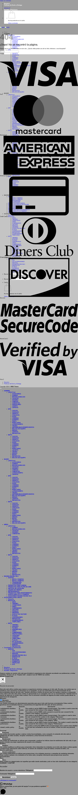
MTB (9, 49)
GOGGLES (15, 412)
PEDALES (15, 611)
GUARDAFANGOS (17, 620)
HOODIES (15, 42)
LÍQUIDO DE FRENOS (15, 590)
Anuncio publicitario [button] (6, 750)
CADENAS (15, 637)
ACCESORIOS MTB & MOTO (13, 597)
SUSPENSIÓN (16, 584)
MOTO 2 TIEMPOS (18, 581)
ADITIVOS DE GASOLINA (16, 588)
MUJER (6, 459)
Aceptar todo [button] (9, 676)
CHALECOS (16, 415)
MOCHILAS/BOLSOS (18, 39)
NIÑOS (6, 524)
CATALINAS (16, 635)
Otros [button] (1, 758)
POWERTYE (16, 661)
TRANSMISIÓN (16, 582)
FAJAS (14, 416)
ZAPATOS (15, 407)
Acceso (13, 777)
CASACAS (15, 40)
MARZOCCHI (16, 657)
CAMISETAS (16, 403)
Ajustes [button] (2, 676)
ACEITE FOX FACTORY (19, 614)
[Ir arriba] (1, 388)
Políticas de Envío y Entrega (13, 5)
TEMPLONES (16, 622)
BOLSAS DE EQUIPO (18, 429)
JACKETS (15, 450)
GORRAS (14, 38)
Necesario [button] (3, 698)
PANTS (14, 421)
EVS (13, 664)
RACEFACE (15, 660)
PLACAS (15, 640)
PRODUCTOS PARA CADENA (17, 585)
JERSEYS (15, 53)
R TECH (14, 658)
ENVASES (15, 626)
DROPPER (15, 612)
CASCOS (15, 410)
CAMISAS (15, 401)
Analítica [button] (2, 743)
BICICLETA (11, 216)
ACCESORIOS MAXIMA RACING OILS (20, 596)
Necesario (5, 700)
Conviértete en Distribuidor (12, 257)
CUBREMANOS (17, 608)
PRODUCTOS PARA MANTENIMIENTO (20, 593)
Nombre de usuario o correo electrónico (16, 770)
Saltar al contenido (5, 1)
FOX (13, 650)
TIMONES (15, 603)
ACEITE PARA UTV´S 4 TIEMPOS (18, 594)
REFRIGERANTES (13, 591)
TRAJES (14, 426)
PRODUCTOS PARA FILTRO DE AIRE (19, 587)
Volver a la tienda (13, 23)
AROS (14, 602)
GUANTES (15, 419)
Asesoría (11, 599)
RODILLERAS (16, 422)
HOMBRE (7, 391)
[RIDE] (5, 27)
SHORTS (14, 47)
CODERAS (15, 418)
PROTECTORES (17, 634)
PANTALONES (16, 404)
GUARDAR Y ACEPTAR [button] (7, 763)
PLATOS (14, 615)
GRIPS (14, 606)
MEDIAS (14, 430)
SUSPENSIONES (17, 617)
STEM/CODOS (16, 605)
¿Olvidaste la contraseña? (8, 780)
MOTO (10, 435)
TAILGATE (15, 609)
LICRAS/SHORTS (17, 424)
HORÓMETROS (17, 629)
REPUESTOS (16, 175)
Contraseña (7, 774)
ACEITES (11, 577)
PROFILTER (16, 663)
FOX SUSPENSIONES (19, 652)
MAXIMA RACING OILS (11, 576)
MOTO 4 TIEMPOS (18, 579)
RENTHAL (15, 653)
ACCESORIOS (16, 36)
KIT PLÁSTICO (16, 641)
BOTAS (14, 454)
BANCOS (15, 644)
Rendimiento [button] (4, 737)
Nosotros (7, 3)
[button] (10, 9)
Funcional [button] (3, 730)
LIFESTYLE (11, 94)
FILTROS (15, 628)
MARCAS (11, 649)
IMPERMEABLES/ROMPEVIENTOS (23, 427)
